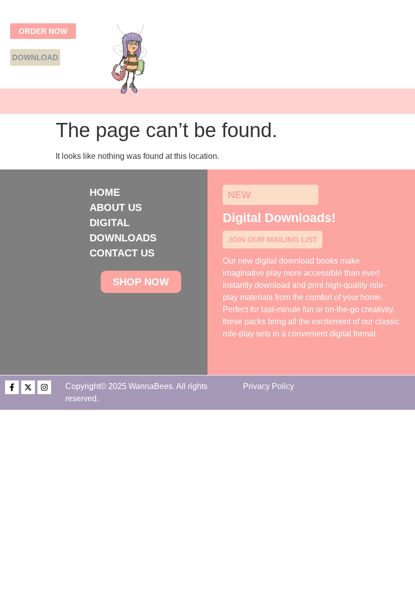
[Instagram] (44, 387)
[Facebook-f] (12, 387)
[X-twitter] (28, 387)
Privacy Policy (268, 386)
